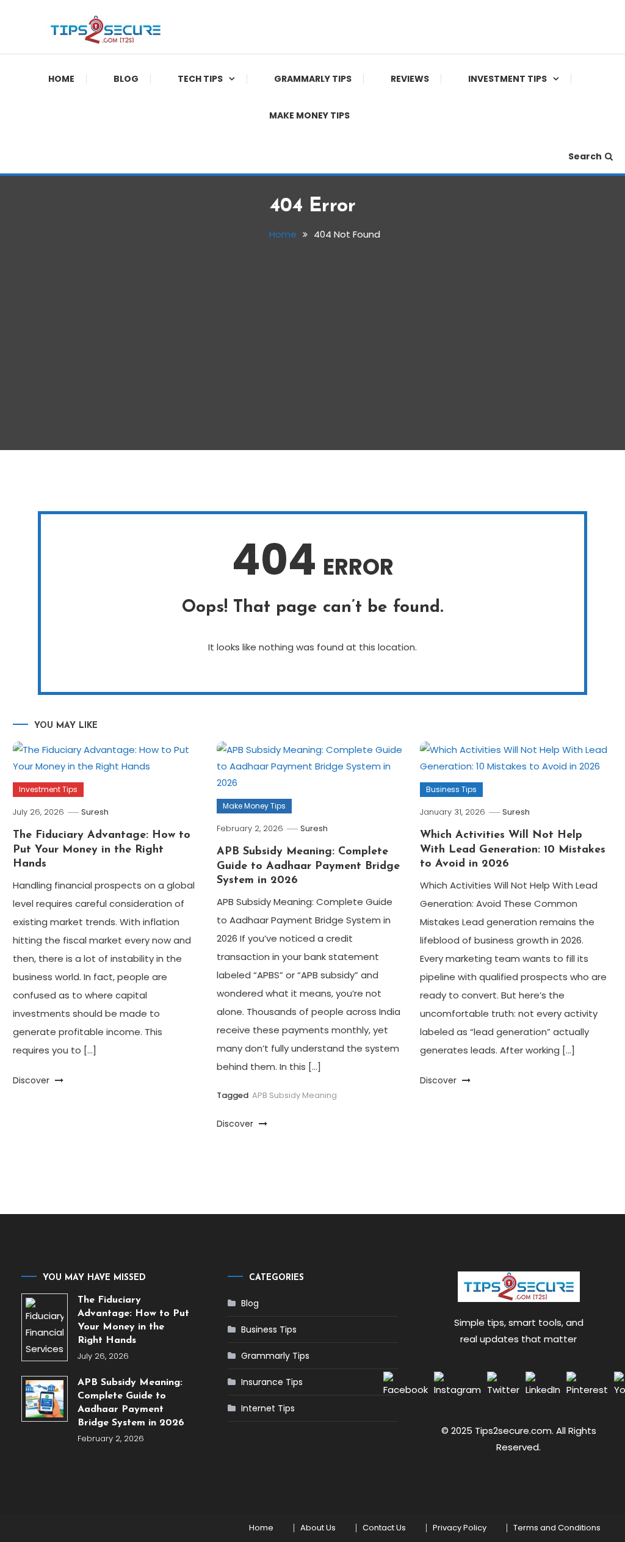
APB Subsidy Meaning (294, 1095)
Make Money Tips (309, 115)
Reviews (410, 79)
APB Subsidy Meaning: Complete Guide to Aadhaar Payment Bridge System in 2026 (308, 866)
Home (61, 79)
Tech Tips (200, 79)
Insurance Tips (272, 1382)
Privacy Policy (459, 1528)
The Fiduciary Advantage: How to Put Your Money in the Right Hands (101, 850)
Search (585, 156)
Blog (126, 79)
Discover (32, 1080)
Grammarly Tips (313, 79)
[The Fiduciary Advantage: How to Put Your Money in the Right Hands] (44, 1327)
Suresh (95, 812)
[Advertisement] (313, 340)
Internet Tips (268, 1408)
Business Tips (451, 789)
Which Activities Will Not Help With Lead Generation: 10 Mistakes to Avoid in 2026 (512, 850)
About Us (318, 1528)
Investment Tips (507, 79)
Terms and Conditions (557, 1528)
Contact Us (384, 1528)
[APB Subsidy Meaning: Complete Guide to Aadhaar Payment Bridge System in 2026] (44, 1399)
